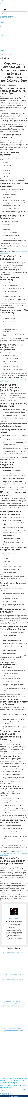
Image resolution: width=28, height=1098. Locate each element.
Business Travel (11, 1060)
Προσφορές (11, 1056)
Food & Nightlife (11, 1063)
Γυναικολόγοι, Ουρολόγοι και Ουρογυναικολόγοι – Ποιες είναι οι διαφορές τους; (13, 853)
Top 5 (10, 1070)
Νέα (11, 1053)
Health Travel (11, 1066)
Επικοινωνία (11, 1076)
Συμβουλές (11, 1050)
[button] (5, 9)
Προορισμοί (11, 1047)
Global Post (11, 1073)
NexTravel (2, 1)
